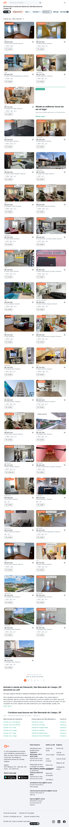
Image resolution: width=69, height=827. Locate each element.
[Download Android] (10, 778)
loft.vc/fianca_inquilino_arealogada (42, 768)
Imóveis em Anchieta (38, 725)
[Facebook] (64, 822)
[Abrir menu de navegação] (64, 2)
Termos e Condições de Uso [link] (12, 816)
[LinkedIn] (59, 822)
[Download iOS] (23, 778)
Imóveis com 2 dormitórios (11, 722)
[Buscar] (40, 2)
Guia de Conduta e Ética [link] (31, 816)
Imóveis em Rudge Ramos (40, 727)
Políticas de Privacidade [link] (26, 813)
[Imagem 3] (21, 69)
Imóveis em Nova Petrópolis (41, 736)
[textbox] (25, 3)
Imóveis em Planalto (38, 730)
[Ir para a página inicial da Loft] (5, 2)
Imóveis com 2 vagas (10, 736)
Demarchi (36, 715)
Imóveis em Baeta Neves (39, 733)
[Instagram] (53, 822)
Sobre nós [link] (49, 765)
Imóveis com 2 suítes (10, 730)
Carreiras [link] (49, 769)
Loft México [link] (49, 779)
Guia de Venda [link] (61, 759)
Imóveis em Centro (38, 722)
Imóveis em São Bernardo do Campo (19, 715)
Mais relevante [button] (17, 19)
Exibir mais (6, 706)
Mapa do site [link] (60, 763)
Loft (4, 715)
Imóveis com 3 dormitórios (11, 725)
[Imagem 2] (20, 69)
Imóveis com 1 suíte (9, 727)
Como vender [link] (50, 755)
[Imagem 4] (54, 69)
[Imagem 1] (19, 69)
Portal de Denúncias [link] (9, 813)
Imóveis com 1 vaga (9, 733)
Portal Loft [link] (59, 748)
